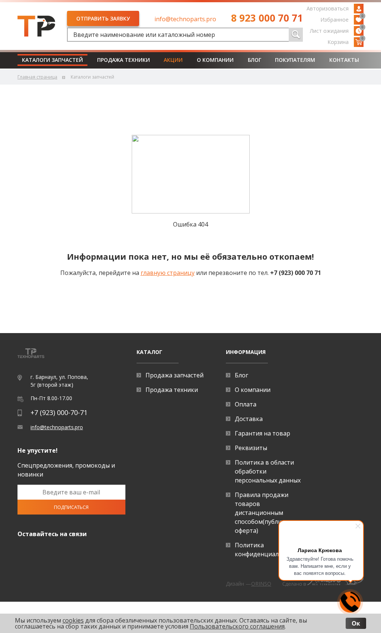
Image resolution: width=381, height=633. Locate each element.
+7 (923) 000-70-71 (59, 412)
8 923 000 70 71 (267, 18)
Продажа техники (123, 59)
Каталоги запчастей (52, 59)
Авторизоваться (328, 8)
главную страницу (168, 273)
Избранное (342, 19)
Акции (173, 59)
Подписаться (71, 507)
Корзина (345, 41)
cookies (73, 620)
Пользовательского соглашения (237, 626)
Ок (356, 623)
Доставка (249, 419)
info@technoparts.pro (185, 19)
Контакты (344, 59)
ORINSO (261, 583)
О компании (215, 59)
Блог (254, 59)
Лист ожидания (337, 30)
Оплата (245, 404)
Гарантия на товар (262, 433)
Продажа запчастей (174, 375)
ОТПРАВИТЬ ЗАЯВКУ (103, 18)
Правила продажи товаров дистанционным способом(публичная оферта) (265, 513)
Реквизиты (251, 448)
